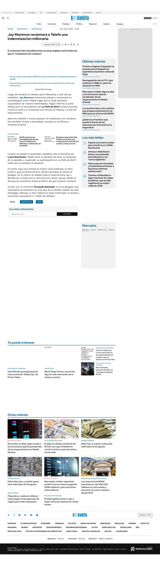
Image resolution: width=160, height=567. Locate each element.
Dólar (39, 24)
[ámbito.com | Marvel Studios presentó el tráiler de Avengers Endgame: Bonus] (87, 368)
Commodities (102, 230)
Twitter (9, 515)
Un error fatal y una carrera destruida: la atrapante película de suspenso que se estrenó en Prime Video (105, 355)
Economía (52, 24)
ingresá (155, 18)
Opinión (106, 24)
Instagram (19, 515)
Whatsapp (37, 515)
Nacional (12, 527)
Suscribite (67, 214)
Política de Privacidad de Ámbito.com (44, 531)
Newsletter (155, 23)
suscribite (148, 18)
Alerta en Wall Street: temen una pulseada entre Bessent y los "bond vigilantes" (99, 155)
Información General (76, 527)
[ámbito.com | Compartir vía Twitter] (68, 44)
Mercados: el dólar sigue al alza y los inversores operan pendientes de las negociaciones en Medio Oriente (98, 97)
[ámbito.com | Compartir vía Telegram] (74, 44)
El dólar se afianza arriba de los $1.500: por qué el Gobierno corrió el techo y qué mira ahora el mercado (60, 448)
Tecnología (125, 527)
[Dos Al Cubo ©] (141, 549)
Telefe (39, 202)
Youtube (31, 515)
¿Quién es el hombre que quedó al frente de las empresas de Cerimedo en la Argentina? (97, 123)
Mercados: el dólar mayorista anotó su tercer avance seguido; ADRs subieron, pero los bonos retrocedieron (60, 485)
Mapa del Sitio (14, 531)
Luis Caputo (32, 12)
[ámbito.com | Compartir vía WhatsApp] (63, 44)
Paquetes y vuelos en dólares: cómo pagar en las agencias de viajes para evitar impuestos (23, 499)
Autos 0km (75, 12)
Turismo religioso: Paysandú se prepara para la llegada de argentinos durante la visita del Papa (98, 70)
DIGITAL (55, 539)
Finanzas (66, 24)
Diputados (64, 12)
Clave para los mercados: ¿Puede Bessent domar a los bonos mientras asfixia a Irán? (101, 167)
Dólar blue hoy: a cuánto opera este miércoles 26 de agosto (23, 483)
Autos (95, 527)
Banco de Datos (88, 523)
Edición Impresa (54, 527)
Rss (137, 527)
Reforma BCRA (87, 12)
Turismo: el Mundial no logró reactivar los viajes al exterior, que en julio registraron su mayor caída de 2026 (100, 180)
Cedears (111, 230)
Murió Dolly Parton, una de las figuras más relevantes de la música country (59, 374)
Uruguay (119, 24)
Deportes (37, 527)
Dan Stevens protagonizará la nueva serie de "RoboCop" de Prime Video (23, 374)
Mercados (105, 523)
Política (79, 24)
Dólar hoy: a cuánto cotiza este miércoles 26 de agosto (96, 445)
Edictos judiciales (91, 531)
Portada (12, 523)
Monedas (85, 230)
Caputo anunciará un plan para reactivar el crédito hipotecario (101, 145)
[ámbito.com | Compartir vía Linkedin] (71, 44)
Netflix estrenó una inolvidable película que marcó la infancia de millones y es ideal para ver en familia (30, 141)
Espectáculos (22, 29)
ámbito (10, 29)
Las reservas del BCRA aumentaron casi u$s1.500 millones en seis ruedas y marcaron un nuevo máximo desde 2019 (95, 487)
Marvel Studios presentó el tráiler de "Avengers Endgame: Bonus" (104, 370)
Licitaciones (122, 531)
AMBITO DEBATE (101, 539)
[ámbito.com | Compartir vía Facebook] (66, 44)
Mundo (24, 527)
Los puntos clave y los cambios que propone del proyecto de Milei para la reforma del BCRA (98, 111)
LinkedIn (25, 515)
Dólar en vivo (19, 12)
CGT (41, 12)
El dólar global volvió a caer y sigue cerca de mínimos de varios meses (61, 501)
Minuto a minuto (15, 441)
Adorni (99, 12)
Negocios (93, 24)
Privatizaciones (51, 12)
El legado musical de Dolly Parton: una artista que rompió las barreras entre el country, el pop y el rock (67, 140)
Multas (107, 531)
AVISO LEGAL (72, 531)
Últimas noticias (28, 523)
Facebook (14, 515)
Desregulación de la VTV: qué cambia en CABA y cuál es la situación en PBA (97, 83)
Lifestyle (144, 523)
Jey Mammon (36, 29)
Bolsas (93, 230)
